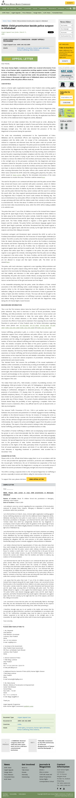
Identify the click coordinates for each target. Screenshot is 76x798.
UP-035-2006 (44, 325)
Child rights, (21, 48)
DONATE (70, 3)
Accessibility (13, 794)
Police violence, (34, 50)
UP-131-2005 (34, 325)
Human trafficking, (23, 50)
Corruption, (29, 48)
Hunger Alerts (37, 13)
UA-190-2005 (24, 325)
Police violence (34, 729)
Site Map (5, 794)
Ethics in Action (43, 772)
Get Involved (11, 8)
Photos (68, 8)
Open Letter (17, 175)
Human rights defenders (42, 728)
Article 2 (41, 770)
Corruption (29, 728)
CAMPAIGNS (43, 8)
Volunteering (25, 777)
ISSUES (35, 8)
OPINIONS (61, 8)
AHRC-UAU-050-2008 (27, 328)
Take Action (25, 770)
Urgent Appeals (16, 13)
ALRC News (46, 13)
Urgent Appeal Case (7, 32)
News (20, 8)
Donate (24, 772)
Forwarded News (57, 13)
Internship (25, 774)
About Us (24, 767)
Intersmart (70, 796)
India (19, 724)
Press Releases (27, 13)
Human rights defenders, (41, 48)
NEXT (32, 742)
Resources (52, 8)
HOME (4, 8)
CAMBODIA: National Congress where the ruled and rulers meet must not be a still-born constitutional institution (19, 745)
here (43, 177)
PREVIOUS (6, 744)
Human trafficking (23, 729)
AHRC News (6, 13)
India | (17, 32)
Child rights (21, 728)
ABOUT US (6, 796)
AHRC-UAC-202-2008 (44, 328)
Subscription (22, 794)
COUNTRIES (27, 8)
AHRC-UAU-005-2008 (12, 328)
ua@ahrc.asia (28, 706)
